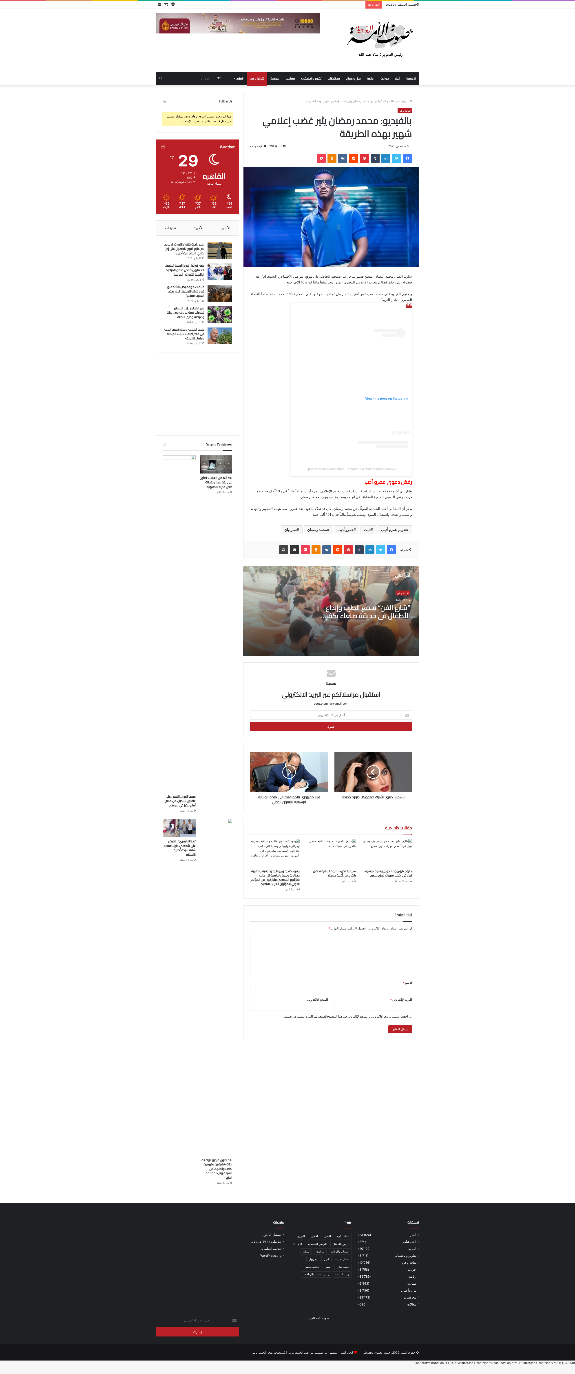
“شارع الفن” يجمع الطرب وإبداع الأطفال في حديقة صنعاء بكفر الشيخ (368, 615)
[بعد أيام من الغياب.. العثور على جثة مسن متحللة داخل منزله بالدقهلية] (216, 464)
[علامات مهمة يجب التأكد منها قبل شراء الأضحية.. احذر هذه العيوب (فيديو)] (220, 293)
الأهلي (327, 1236)
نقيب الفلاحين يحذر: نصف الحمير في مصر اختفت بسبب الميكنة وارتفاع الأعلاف (184, 334)
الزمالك (297, 1244)
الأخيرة (198, 228)
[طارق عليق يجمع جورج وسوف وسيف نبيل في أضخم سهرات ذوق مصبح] (387, 853)
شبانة (306, 1251)
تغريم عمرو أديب (393, 529)
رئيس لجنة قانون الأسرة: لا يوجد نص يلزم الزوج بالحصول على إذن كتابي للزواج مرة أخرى (184, 248)
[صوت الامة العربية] (379, 40)
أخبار (397, 78)
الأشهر (225, 228)
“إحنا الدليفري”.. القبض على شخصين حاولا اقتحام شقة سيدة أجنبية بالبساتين (180, 847)
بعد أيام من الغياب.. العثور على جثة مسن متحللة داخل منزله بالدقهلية (216, 482)
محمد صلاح (343, 1266)
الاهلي (314, 1236)
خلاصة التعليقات (271, 1248)
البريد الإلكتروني (401, 999)
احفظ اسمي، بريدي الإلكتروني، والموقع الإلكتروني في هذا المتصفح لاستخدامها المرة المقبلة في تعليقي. (345, 1016)
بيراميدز (319, 1251)
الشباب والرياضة (339, 1251)
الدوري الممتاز (341, 1244)
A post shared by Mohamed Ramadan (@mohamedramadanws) (351, 469)
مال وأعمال (353, 78)
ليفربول (313, 1259)
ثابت (367, 529)
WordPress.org (270, 1255)
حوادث (384, 78)
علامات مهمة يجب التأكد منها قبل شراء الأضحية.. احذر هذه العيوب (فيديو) (185, 291)
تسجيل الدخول (271, 1235)
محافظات (334, 78)
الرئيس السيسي (317, 1244)
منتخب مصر (312, 1266)
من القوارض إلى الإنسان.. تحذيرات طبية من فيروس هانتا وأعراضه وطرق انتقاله (185, 312)
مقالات (290, 78)
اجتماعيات (409, 1241)
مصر (327, 1266)
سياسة (274, 78)
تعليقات (170, 228)
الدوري (301, 1236)
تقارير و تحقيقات (311, 78)
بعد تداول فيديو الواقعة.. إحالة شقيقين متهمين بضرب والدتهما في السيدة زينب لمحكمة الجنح (216, 1168)
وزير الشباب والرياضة (317, 1274)
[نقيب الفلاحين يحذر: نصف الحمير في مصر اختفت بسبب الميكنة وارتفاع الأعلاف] (220, 335)
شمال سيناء (342, 1259)
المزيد (239, 78)
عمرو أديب (346, 529)
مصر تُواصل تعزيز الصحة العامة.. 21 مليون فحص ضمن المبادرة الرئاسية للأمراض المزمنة (184, 270)
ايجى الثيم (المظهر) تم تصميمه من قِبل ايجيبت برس (320, 1352)
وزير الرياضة (342, 1274)
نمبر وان (290, 529)
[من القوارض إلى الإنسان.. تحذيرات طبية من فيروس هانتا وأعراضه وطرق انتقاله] (220, 314)
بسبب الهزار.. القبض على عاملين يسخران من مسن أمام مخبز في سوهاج (180, 801)
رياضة (370, 78)
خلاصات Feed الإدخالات (266, 1241)
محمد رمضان (317, 529)
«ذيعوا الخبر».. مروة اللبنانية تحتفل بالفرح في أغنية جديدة (334, 873)
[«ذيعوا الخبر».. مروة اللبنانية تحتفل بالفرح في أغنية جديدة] (331, 853)
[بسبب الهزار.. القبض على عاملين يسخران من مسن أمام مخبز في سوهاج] (179, 623)
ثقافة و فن (257, 78)
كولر (326, 1259)
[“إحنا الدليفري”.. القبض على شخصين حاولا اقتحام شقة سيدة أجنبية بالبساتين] (179, 828)
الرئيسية (411, 78)
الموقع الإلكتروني (317, 999)
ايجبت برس (259, 1352)
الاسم (407, 983)
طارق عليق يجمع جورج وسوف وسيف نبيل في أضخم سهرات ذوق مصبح (388, 873)
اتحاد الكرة (343, 1236)
